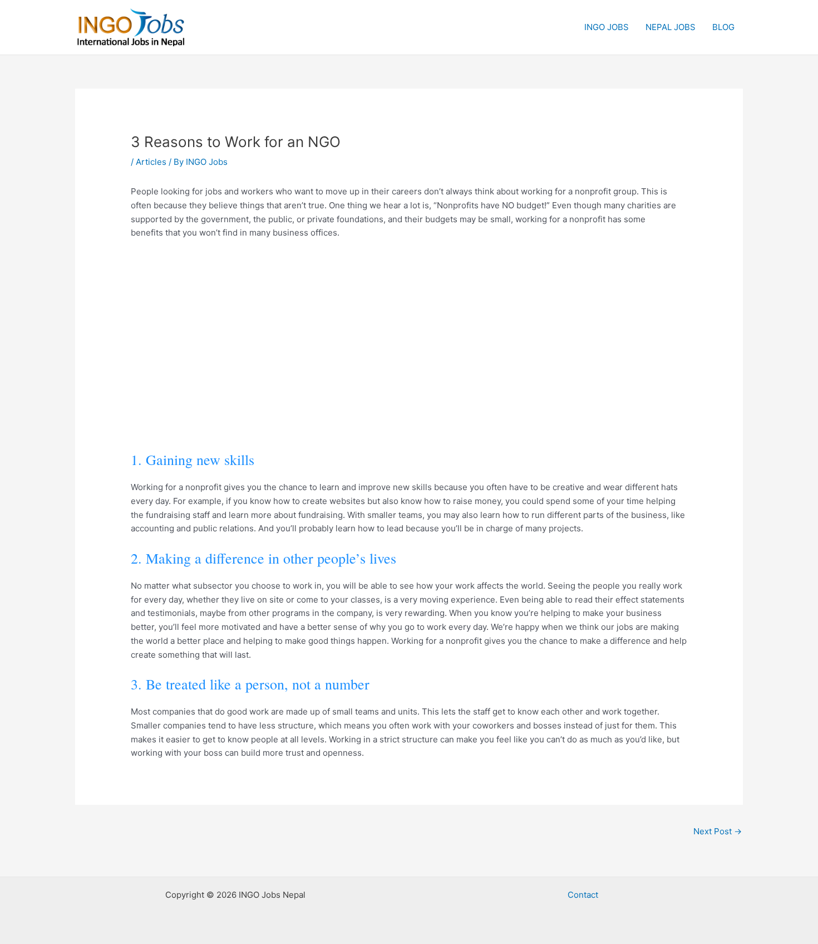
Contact (583, 894)
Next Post (717, 831)
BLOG (723, 27)
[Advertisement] (409, 346)
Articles (151, 161)
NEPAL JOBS (670, 27)
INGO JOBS (606, 27)
